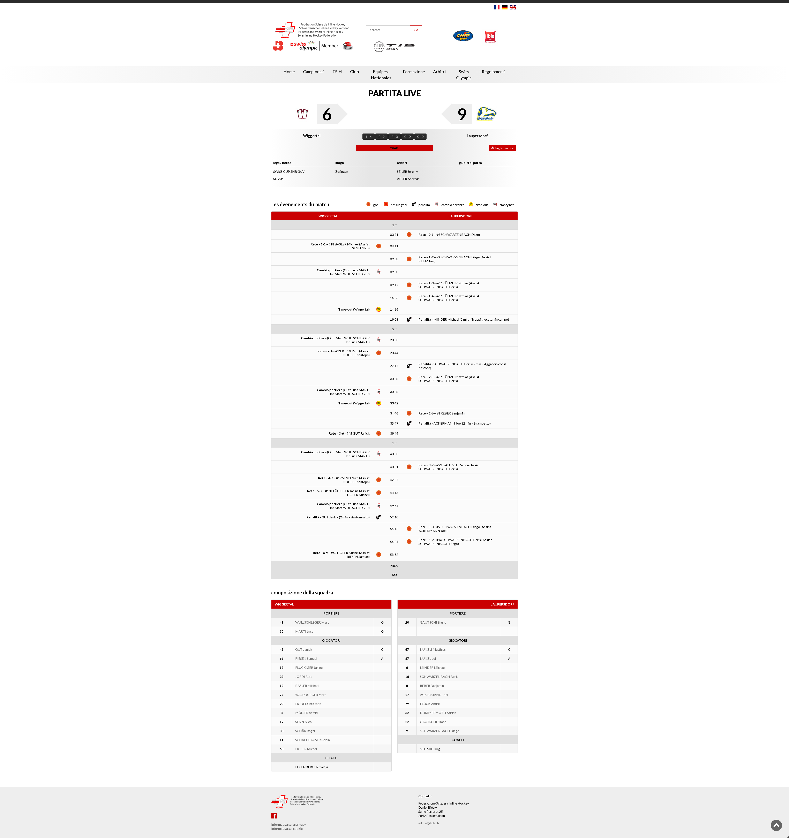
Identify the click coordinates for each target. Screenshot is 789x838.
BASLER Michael (307, 685)
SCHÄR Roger (305, 731)
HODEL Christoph (308, 704)
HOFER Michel (306, 749)
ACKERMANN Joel (434, 694)
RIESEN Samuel (306, 658)
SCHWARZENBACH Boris (439, 676)
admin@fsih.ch (428, 823)
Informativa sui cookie (287, 828)
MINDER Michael (432, 667)
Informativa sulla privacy (288, 824)
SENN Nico (303, 722)
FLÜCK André (430, 704)
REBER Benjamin (432, 685)
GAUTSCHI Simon (433, 722)
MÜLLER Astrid (306, 713)
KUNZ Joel (428, 658)
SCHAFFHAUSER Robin (312, 740)
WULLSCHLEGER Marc (312, 622)
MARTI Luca (304, 631)
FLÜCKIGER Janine (309, 667)
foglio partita (503, 148)
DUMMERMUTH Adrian (438, 713)
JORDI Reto (303, 676)
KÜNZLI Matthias (433, 649)
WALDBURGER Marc (310, 694)
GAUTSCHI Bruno (433, 622)
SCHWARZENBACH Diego (439, 731)
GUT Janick (303, 649)
